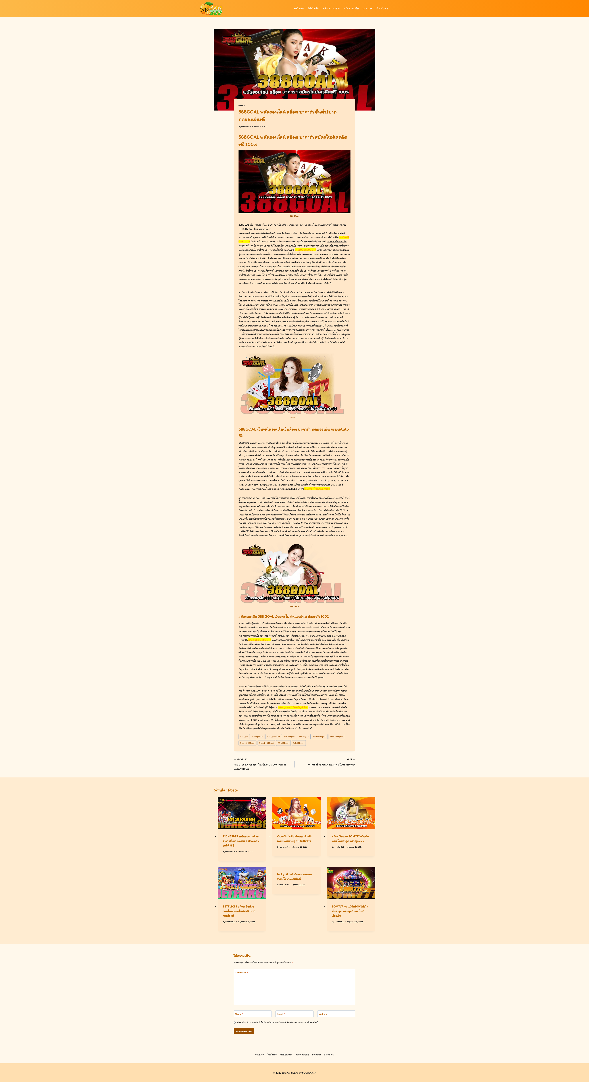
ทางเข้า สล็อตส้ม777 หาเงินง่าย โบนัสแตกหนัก (331, 762)
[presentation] (242, 813)
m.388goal (304, 736)
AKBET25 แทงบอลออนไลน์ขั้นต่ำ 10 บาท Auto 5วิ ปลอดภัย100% (260, 764)
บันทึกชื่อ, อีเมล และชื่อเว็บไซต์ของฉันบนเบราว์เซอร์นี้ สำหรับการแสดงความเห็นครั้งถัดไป (278, 1022)
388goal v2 (257, 736)
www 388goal (319, 736)
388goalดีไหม (273, 736)
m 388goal (289, 736)
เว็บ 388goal (283, 743)
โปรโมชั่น (313, 8)
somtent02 (246, 126)
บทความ (368, 8)
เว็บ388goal (298, 743)
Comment (241, 972)
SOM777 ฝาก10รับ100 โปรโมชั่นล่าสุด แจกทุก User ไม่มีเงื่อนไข (350, 911)
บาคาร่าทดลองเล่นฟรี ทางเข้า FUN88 (322, 472)
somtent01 (230, 851)
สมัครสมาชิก (351, 8)
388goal (244, 736)
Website (323, 1013)
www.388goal (336, 736)
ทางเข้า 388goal (266, 743)
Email (281, 1013)
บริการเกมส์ (286, 1054)
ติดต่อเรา (382, 8)
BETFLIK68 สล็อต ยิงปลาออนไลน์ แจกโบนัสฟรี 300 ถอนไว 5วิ (239, 911)
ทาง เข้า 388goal (247, 743)
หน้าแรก (299, 8)
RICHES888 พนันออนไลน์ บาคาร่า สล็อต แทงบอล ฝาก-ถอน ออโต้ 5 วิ (241, 840)
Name (239, 1013)
